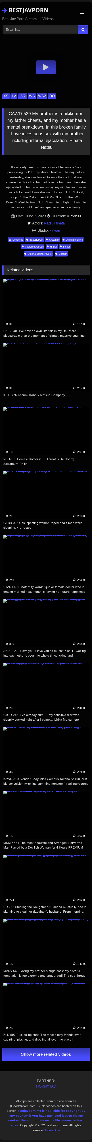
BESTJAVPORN (27, 10)
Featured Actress (34, 246)
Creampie (54, 239)
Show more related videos (46, 1054)
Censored (18, 239)
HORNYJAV (46, 1086)
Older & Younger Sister (40, 253)
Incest (66, 246)
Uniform (63, 253)
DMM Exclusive (74, 239)
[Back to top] (78, 1128)
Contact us (52, 1130)
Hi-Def (53, 246)
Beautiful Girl (36, 239)
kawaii (55, 230)
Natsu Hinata (54, 223)
